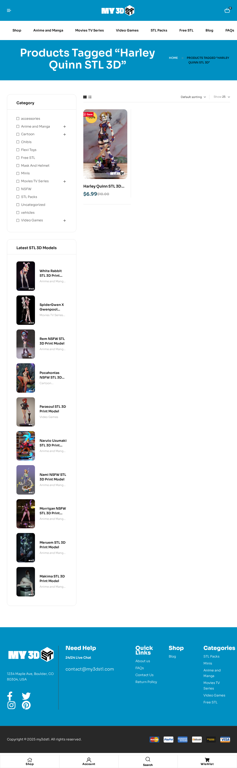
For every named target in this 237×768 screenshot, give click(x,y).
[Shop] (29, 760)
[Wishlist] (207, 760)
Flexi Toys (28, 150)
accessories (30, 118)
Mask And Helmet (35, 165)
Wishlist (207, 764)
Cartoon (27, 134)
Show (217, 96)
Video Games (32, 220)
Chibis (26, 142)
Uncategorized (33, 205)
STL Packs (29, 197)
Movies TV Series (35, 181)
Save (90, 114)
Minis (25, 173)
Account (88, 764)
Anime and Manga (35, 126)
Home (173, 58)
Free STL (28, 158)
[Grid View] (84, 97)
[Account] (89, 760)
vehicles (27, 212)
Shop (30, 764)
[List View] (89, 97)
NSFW (26, 189)
